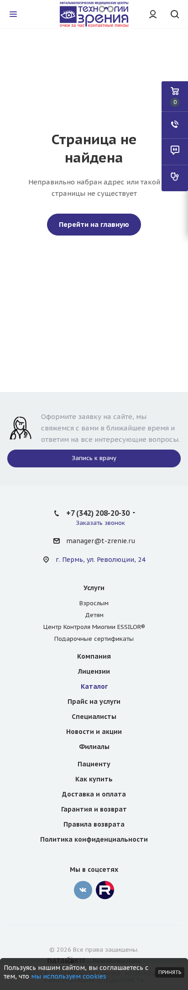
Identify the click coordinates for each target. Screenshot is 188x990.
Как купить (94, 779)
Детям (94, 615)
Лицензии (94, 671)
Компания (94, 656)
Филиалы (94, 747)
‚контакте (83, 890)
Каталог (94, 686)
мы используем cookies (68, 976)
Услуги (94, 588)
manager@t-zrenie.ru (100, 541)
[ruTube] (105, 890)
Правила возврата (94, 824)
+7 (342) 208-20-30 (98, 513)
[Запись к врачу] (175, 178)
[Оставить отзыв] (175, 151)
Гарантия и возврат (94, 809)
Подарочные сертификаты (94, 639)
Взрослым (94, 603)
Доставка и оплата (94, 794)
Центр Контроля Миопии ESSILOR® (94, 627)
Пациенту (94, 764)
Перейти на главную (94, 224)
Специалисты (94, 716)
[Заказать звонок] (175, 125)
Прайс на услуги (94, 701)
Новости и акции (94, 732)
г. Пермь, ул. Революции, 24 (100, 559)
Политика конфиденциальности (94, 839)
